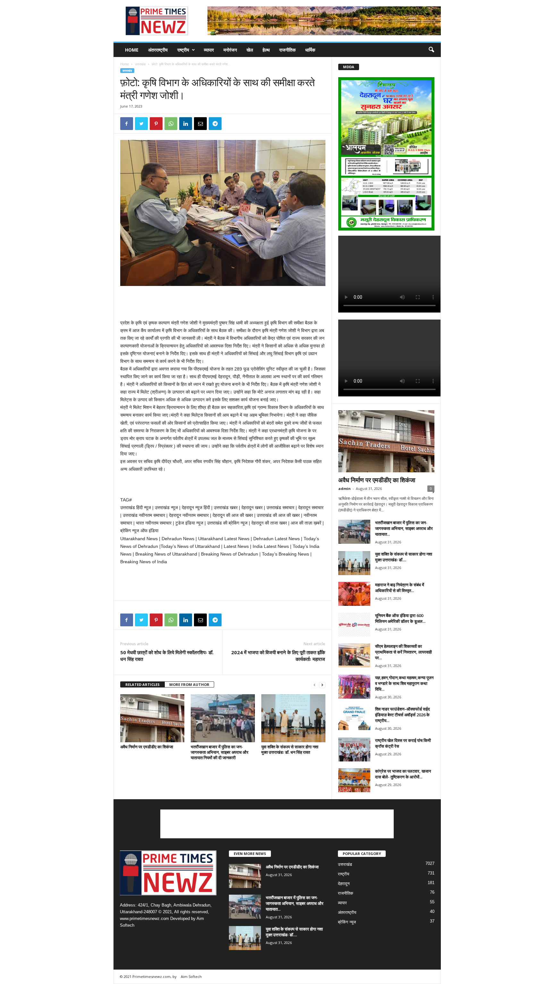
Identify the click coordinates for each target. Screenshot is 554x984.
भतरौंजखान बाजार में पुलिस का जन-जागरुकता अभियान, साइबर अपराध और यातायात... (404, 528)
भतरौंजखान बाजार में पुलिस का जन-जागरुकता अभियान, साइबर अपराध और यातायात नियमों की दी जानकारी (219, 752)
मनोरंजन (230, 50)
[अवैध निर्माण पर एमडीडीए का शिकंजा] (152, 718)
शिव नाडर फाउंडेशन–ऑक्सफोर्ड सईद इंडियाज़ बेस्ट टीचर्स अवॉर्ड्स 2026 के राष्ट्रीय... (402, 714)
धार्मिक (310, 50)
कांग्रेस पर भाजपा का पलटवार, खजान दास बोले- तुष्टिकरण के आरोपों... (403, 774)
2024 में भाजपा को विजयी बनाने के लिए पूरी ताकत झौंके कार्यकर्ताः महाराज (278, 655)
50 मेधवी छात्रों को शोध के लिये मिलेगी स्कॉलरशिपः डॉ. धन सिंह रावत (167, 655)
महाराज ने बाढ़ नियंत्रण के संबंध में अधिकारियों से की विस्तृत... (399, 587)
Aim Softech (191, 976)
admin (344, 488)
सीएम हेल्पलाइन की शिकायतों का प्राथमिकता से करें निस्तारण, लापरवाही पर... (403, 652)
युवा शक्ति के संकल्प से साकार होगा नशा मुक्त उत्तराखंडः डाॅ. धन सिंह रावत (289, 749)
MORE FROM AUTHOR (189, 684)
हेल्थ (266, 50)
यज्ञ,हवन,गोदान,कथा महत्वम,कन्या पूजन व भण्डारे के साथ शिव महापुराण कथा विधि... (404, 683)
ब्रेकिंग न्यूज (347, 922)
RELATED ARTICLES (142, 684)
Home (131, 50)
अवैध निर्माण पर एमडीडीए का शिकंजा (146, 747)
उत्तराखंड (140, 64)
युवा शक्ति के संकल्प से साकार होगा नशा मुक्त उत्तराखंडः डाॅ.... (403, 557)
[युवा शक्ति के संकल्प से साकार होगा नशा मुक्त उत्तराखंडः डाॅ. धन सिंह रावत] (293, 718)
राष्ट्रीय (183, 50)
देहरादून (343, 883)
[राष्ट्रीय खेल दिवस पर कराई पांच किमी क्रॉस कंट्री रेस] (354, 749)
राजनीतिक (287, 50)
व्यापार (209, 50)
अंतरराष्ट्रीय (158, 50)
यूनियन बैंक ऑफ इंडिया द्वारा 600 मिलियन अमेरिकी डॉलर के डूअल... (400, 618)
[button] (431, 50)
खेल (250, 50)
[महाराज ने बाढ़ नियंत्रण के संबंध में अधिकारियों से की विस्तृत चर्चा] (354, 594)
